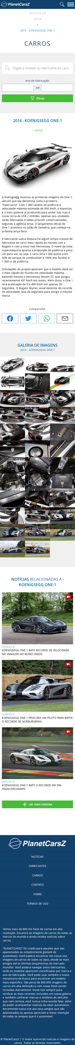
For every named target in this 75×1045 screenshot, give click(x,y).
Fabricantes (37, 866)
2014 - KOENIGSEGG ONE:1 (37, 30)
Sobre (37, 894)
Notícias (37, 856)
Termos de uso (37, 903)
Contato (37, 884)
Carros (37, 19)
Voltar (39, 130)
